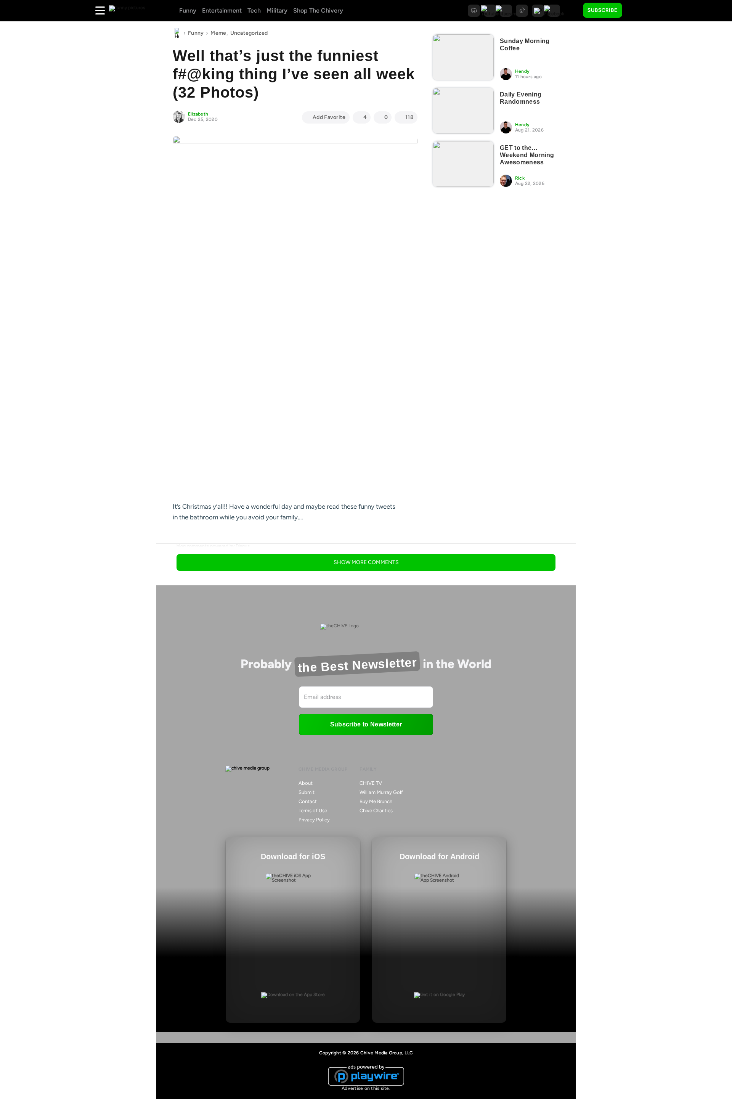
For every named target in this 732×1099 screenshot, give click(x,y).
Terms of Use (313, 810)
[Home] (177, 33)
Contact (308, 801)
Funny (187, 10)
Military (276, 10)
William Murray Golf (381, 792)
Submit (307, 792)
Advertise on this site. (366, 1088)
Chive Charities (376, 810)
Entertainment (222, 10)
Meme (218, 33)
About (306, 783)
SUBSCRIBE (603, 10)
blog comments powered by (213, 546)
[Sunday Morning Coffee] (463, 57)
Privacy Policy (314, 820)
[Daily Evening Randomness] (463, 110)
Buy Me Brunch (376, 801)
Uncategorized (249, 33)
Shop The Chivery (318, 10)
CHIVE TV (371, 783)
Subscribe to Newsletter (366, 724)
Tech (254, 10)
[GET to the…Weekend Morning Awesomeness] (463, 164)
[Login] (635, 11)
